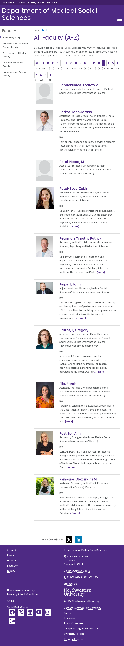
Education (12, 565)
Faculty (11, 570)
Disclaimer (70, 618)
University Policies (74, 633)
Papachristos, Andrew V (78, 85)
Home (36, 30)
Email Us (72, 583)
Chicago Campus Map (75, 570)
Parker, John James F (76, 112)
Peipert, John (70, 284)
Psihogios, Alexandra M (78, 479)
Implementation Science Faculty (14, 74)
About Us (12, 550)
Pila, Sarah (67, 383)
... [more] (74, 226)
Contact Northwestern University (82, 607)
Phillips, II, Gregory (73, 330)
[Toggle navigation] (119, 19)
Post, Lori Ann (70, 433)
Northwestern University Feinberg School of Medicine (29, 2)
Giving (10, 600)
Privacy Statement (74, 623)
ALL (37, 63)
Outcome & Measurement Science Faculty (15, 45)
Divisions (12, 560)
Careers (68, 613)
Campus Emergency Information (82, 628)
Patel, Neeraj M (71, 161)
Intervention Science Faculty (13, 64)
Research (12, 555)
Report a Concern (73, 638)
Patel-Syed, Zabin (73, 188)
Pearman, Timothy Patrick (80, 238)
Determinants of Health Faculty (14, 55)
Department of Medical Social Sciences (50, 14)
